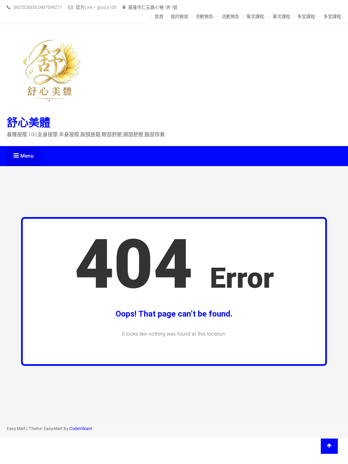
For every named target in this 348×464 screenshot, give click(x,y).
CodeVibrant (80, 428)
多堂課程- (306, 16)
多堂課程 (332, 16)
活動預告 (230, 16)
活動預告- (204, 16)
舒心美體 (28, 122)
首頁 (159, 16)
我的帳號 (179, 16)
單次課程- (255, 16)
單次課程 (281, 16)
